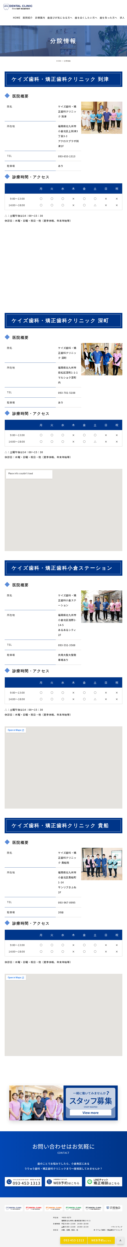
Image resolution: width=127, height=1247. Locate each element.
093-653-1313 (66, 156)
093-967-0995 (66, 902)
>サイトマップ (116, 1227)
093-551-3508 (66, 645)
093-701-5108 (66, 393)
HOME (58, 61)
